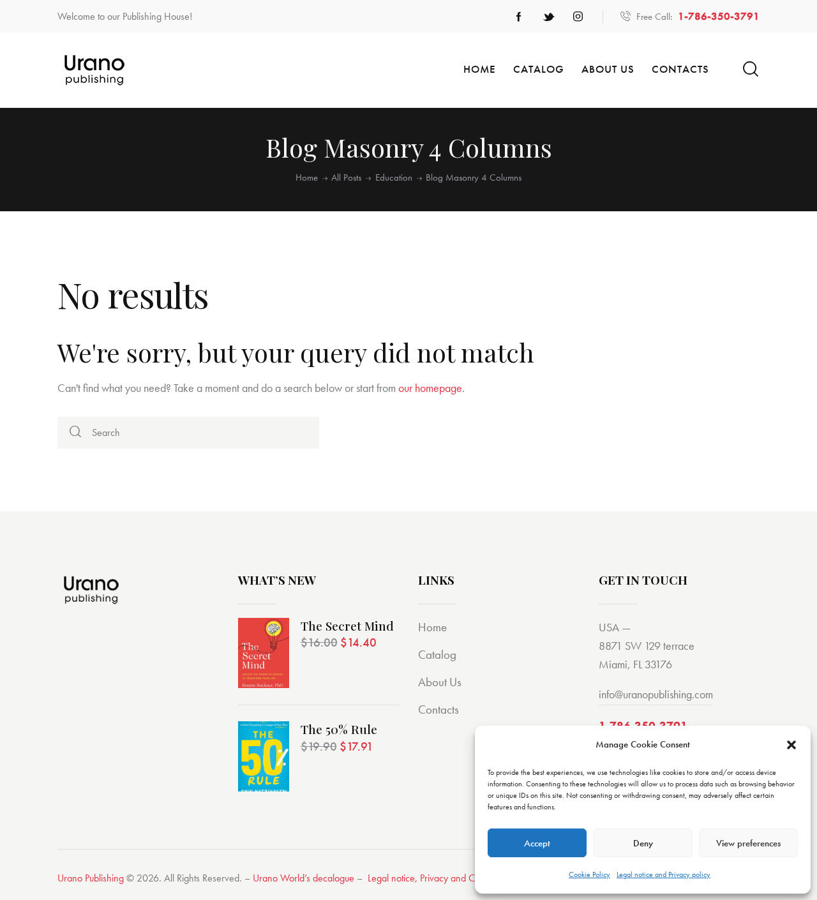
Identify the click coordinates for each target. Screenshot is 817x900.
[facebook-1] (519, 16)
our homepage (430, 387)
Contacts (438, 709)
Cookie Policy (589, 874)
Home (307, 178)
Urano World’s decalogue (303, 878)
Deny (643, 843)
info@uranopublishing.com (656, 694)
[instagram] (578, 16)
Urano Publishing (90, 878)
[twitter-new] (548, 16)
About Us (439, 682)
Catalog (437, 655)
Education (393, 178)
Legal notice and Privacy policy (663, 874)
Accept (537, 843)
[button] (791, 745)
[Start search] (751, 69)
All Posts (346, 178)
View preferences (748, 843)
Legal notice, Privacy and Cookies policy (447, 878)
